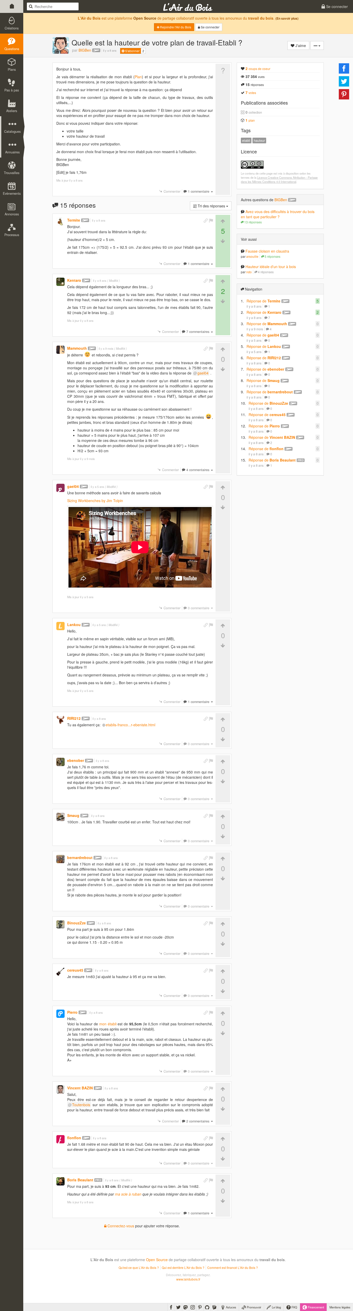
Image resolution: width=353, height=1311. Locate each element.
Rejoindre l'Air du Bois (175, 27)
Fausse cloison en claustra (267, 251)
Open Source (144, 18)
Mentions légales (339, 1307)
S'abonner (132, 51)
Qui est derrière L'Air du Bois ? (183, 1267)
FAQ (294, 1307)
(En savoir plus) (286, 18)
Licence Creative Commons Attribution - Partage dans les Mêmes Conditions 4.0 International (279, 179)
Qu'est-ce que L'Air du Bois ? (139, 1267)
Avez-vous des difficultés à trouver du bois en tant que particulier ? (277, 214)
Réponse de (263, 300)
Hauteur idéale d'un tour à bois (270, 266)
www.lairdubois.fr (188, 1279)
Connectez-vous (120, 1225)
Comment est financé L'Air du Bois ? (232, 1267)
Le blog (276, 1307)
